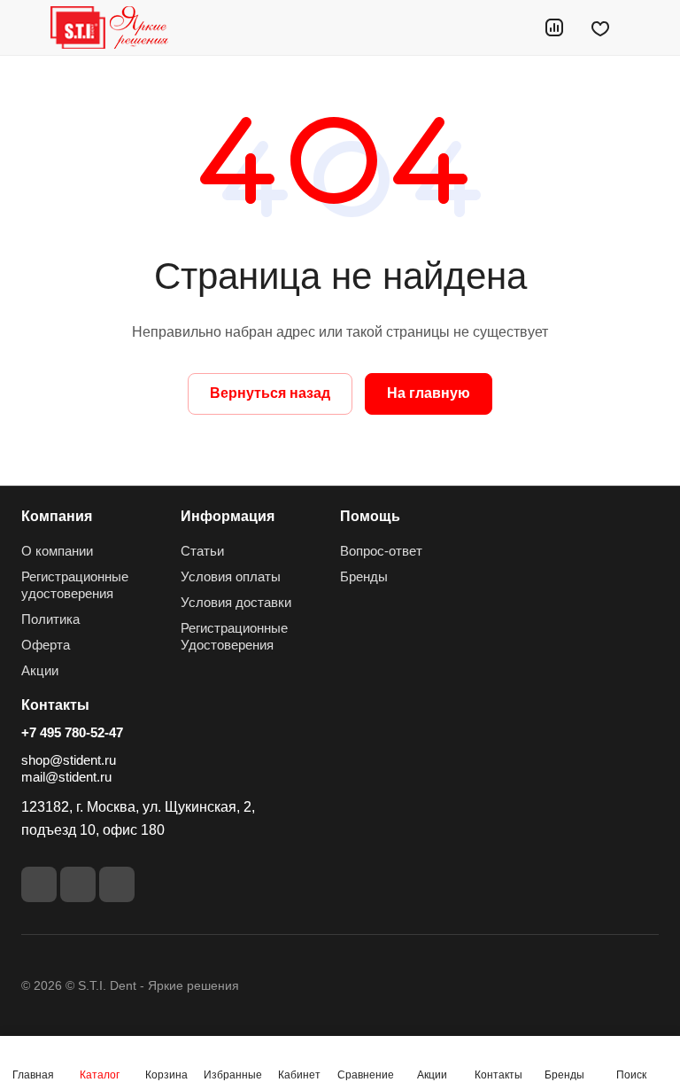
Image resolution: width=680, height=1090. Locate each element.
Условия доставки (236, 602)
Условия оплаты (231, 576)
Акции (39, 670)
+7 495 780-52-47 (72, 732)
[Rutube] (78, 884)
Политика (50, 619)
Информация (227, 516)
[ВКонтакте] (39, 884)
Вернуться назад (270, 393)
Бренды (364, 576)
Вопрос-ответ (381, 550)
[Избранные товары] (600, 27)
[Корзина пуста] (647, 27)
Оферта (45, 644)
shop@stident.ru (68, 759)
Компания (56, 516)
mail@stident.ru (66, 776)
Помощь (370, 516)
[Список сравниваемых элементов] (554, 27)
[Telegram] (117, 884)
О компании (57, 550)
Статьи (202, 550)
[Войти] (509, 27)
